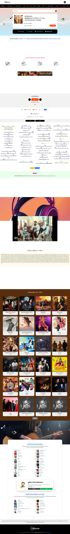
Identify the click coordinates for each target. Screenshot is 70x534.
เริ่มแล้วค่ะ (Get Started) (10, 312)
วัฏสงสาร (41, 500)
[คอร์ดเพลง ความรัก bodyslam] (38, 459)
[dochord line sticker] (35, 485)
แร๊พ (30, 25)
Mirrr (18, 506)
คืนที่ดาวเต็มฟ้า (20, 455)
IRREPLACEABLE (10, 373)
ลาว (60, 6)
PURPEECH (19, 467)
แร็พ (27, 6)
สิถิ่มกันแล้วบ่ (43, 312)
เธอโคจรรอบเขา (42, 508)
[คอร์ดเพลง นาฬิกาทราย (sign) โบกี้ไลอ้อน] (38, 451)
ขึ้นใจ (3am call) (20, 505)
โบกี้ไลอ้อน (41, 451)
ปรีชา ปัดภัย (19, 512)
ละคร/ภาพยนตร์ (50, 6)
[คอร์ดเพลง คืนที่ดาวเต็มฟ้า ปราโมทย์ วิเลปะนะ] (16, 456)
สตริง (24, 6)
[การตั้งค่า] (65, 2)
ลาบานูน (41, 470)
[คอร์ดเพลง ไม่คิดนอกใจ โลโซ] (16, 454)
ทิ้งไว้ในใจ (41, 472)
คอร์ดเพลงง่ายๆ (9, 6)
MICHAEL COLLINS (43, 413)
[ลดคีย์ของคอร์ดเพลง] (29, 99)
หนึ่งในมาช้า (27, 352)
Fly (40, 456)
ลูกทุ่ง (43, 6)
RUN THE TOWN (26, 373)
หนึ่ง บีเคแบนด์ (42, 462)
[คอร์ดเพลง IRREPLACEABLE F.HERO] (10, 364)
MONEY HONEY (59, 373)
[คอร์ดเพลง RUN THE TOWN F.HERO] (26, 364)
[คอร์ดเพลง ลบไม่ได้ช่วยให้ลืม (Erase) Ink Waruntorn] (16, 470)
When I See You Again (27, 413)
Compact (41, 116)
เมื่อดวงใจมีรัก (59, 312)
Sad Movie (43, 393)
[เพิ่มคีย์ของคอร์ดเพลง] (40, 99)
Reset (35, 104)
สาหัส (41, 474)
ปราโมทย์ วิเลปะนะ (20, 456)
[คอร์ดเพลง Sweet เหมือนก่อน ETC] (38, 506)
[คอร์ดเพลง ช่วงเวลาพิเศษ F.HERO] (10, 384)
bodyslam (41, 459)
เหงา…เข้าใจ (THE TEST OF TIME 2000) (24, 508)
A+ (48, 109)
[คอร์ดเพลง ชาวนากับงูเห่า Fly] (38, 456)
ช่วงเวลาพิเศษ (10, 393)
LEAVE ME (59, 413)
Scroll (40, 120)
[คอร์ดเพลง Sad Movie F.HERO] (43, 384)
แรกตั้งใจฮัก (19, 511)
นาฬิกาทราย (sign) (43, 450)
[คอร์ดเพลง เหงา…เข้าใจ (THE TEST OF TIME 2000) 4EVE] (16, 509)
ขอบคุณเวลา (42, 511)
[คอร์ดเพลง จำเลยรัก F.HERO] (59, 384)
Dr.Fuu (41, 454)
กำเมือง (57, 6)
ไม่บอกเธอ (41, 463)
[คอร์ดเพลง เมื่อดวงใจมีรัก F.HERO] (59, 303)
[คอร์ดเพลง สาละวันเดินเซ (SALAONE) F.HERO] (43, 323)
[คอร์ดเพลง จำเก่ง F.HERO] (10, 404)
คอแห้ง (26, 393)
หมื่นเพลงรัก (10, 332)
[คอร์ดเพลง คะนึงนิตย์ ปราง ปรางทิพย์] (16, 501)
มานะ (40, 466)
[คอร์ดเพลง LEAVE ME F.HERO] (59, 404)
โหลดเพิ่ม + (35, 418)
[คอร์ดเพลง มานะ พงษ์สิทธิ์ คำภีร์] (38, 467)
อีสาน (68, 6)
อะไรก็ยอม (19, 463)
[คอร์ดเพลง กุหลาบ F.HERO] (59, 323)
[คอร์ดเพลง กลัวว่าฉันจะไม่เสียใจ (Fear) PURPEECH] (16, 467)
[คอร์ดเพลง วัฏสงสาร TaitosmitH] (38, 501)
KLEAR (19, 504)
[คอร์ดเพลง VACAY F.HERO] (59, 344)
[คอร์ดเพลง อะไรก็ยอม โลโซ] (16, 464)
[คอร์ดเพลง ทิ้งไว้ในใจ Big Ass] (38, 473)
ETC (40, 506)
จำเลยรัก (59, 393)
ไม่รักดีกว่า (19, 461)
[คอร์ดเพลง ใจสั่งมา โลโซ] (16, 459)
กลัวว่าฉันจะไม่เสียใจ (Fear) (22, 466)
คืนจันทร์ (19, 450)
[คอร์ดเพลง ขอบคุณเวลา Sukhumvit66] (38, 512)
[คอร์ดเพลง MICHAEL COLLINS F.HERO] (43, 404)
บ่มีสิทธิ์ (19, 474)
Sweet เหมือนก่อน (42, 505)
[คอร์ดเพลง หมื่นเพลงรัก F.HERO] (10, 323)
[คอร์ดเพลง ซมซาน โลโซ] (16, 473)
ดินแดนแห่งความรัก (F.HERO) (26, 312)
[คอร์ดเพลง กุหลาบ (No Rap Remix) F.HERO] (26, 323)
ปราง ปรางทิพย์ (20, 501)
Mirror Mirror (43, 373)
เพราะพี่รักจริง (42, 461)
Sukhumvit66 (42, 512)
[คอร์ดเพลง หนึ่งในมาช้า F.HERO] (26, 344)
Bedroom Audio (42, 465)
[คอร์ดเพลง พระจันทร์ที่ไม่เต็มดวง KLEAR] (16, 504)
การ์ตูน (34, 6)
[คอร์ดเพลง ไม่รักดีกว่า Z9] (16, 462)
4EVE (18, 509)
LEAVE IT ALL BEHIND (43, 352)
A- (42, 109)
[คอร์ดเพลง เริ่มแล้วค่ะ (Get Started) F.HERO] (10, 303)
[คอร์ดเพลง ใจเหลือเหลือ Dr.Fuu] (38, 454)
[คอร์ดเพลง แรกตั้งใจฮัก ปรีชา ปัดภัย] (16, 512)
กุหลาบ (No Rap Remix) (27, 332)
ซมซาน (19, 472)
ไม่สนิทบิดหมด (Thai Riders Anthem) (10, 353)
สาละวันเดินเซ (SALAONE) (43, 332)
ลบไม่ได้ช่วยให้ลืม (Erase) (21, 469)
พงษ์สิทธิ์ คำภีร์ (42, 467)
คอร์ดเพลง (3, 6)
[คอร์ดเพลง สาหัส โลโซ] (38, 475)
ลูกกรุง (64, 6)
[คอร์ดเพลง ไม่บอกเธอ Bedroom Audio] (38, 464)
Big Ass (41, 473)
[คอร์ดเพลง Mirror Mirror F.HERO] (43, 364)
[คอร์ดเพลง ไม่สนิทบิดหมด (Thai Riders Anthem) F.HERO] (10, 344)
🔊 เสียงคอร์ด (35, 113)
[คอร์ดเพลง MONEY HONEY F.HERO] (59, 364)
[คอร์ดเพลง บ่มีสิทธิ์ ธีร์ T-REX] (16, 475)
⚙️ (38, 113)
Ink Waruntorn (20, 470)
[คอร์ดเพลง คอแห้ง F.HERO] (26, 384)
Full (30, 120)
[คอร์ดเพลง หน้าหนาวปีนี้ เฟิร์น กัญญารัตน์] (38, 504)
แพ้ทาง (41, 469)
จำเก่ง (10, 413)
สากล (31, 6)
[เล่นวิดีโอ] (35, 228)
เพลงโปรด (53, 25)
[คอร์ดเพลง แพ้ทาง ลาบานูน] (38, 470)
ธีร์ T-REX (19, 476)
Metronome (30, 116)
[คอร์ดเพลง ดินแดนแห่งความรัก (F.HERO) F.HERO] (26, 303)
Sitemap (49, 532)
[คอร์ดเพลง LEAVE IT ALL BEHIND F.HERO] (43, 344)
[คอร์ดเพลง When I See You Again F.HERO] (26, 404)
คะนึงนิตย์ (19, 500)
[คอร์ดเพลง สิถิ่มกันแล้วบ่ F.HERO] (43, 303)
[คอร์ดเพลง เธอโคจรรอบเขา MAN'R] (38, 509)
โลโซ (18, 451)
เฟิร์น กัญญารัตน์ (42, 504)
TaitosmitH (41, 501)
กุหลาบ (59, 332)
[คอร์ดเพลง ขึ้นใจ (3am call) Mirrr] (16, 506)
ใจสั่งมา (19, 458)
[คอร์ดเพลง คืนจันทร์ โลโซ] (16, 451)
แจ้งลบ (45, 532)
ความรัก (41, 458)
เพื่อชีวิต (39, 6)
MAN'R (41, 509)
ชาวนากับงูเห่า (42, 455)
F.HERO (30, 23)
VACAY (59, 352)
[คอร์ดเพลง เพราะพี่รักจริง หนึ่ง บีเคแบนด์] (38, 462)
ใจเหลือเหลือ (42, 452)
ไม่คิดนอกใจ (19, 452)
